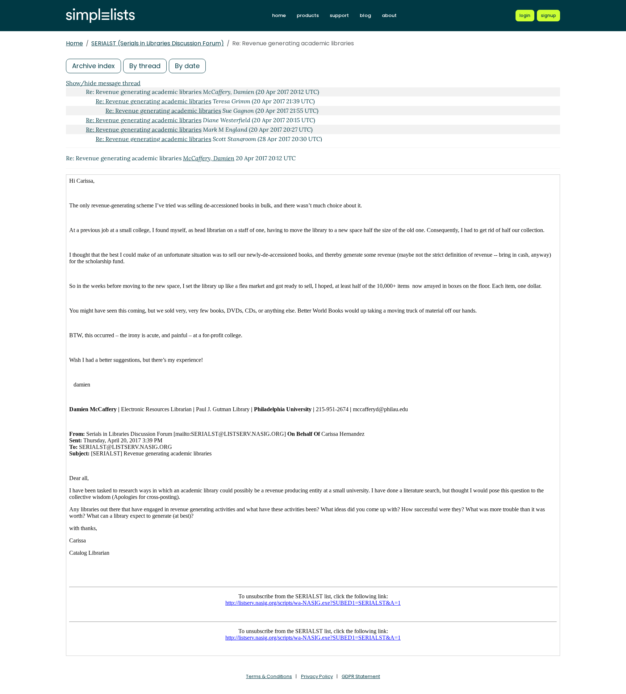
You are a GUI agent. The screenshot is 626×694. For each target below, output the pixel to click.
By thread (144, 65)
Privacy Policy (317, 676)
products (308, 15)
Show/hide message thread (103, 83)
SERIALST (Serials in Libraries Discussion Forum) (157, 43)
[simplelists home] (100, 15)
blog (365, 15)
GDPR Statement (361, 676)
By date (187, 65)
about (389, 15)
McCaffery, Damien (208, 158)
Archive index (93, 65)
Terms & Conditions (269, 676)
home (279, 15)
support (339, 15)
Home (74, 43)
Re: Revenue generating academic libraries (153, 101)
